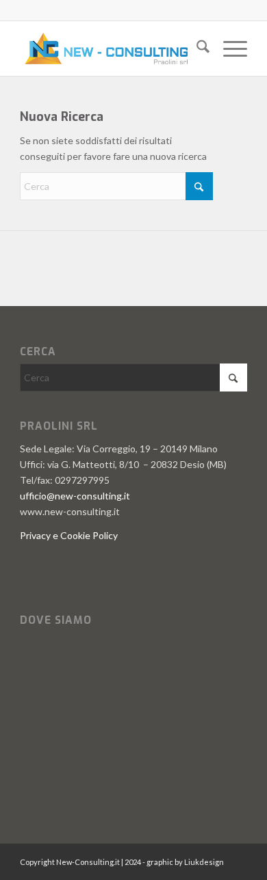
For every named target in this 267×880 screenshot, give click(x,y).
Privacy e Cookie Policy (69, 535)
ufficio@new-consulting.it (75, 495)
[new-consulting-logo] (110, 48)
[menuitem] (196, 48)
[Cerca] (196, 48)
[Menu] (228, 48)
